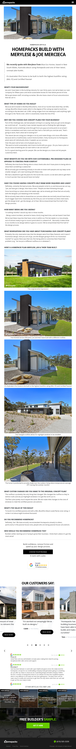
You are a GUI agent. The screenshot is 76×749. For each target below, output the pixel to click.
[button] (72, 2)
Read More (9, 635)
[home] (9, 2)
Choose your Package (38, 552)
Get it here (38, 725)
